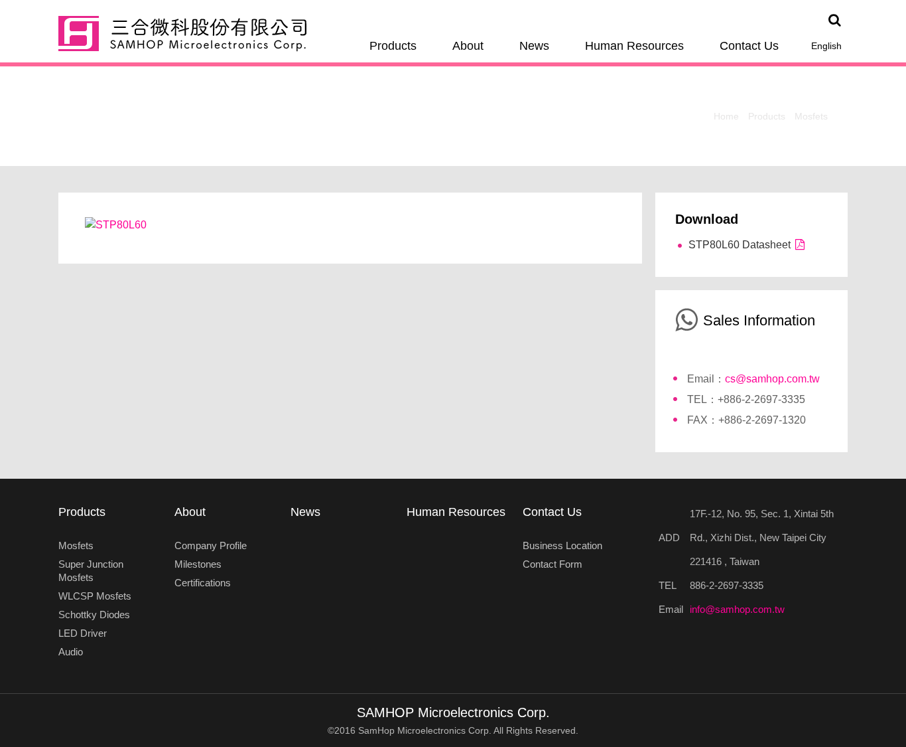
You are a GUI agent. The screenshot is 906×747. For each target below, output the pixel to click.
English (826, 46)
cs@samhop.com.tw (772, 378)
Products (393, 45)
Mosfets (811, 116)
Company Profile (210, 545)
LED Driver (82, 633)
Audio (70, 651)
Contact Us (749, 45)
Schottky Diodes (94, 614)
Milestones (198, 564)
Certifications (202, 582)
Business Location (562, 545)
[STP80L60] (116, 224)
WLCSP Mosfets (94, 596)
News (534, 45)
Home (726, 116)
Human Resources (634, 45)
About (468, 45)
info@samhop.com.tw (737, 609)
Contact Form (552, 564)
